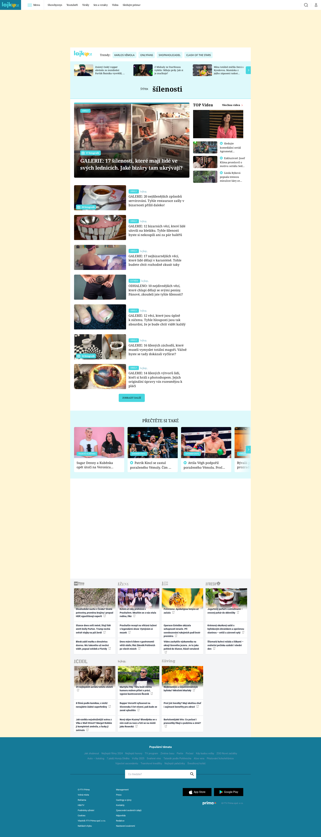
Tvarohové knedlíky (151, 763)
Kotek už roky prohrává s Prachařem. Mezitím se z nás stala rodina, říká (138, 613)
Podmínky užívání (86, 810)
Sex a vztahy (100, 5)
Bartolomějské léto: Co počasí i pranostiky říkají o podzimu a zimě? (182, 721)
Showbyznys (55, 5)
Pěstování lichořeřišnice (220, 758)
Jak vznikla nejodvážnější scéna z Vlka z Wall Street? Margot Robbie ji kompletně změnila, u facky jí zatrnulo (94, 725)
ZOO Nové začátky (227, 753)
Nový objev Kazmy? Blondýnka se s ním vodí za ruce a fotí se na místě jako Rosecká (138, 723)
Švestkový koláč (196, 763)
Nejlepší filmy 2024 (112, 753)
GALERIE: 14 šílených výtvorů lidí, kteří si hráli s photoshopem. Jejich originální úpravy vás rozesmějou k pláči (155, 379)
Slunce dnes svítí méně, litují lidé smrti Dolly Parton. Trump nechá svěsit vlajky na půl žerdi (93, 629)
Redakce (120, 820)
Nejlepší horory (133, 753)
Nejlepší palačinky (175, 763)
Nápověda (121, 815)
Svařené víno (154, 758)
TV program (151, 753)
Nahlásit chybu (85, 826)
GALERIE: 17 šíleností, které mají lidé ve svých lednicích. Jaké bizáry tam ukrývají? (131, 164)
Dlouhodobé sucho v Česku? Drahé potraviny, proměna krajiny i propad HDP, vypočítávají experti (94, 613)
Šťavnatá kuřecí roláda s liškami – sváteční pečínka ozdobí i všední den (225, 645)
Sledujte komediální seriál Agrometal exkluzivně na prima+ (230, 151)
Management (122, 789)
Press (119, 795)
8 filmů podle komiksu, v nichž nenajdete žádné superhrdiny (92, 705)
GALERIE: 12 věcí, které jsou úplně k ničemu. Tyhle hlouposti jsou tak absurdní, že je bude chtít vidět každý (157, 319)
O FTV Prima (84, 789)
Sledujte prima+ (132, 5)
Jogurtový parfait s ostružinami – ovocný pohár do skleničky (225, 611)
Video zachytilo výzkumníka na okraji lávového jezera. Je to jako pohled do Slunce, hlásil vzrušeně (181, 645)
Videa (115, 5)
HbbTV (81, 805)
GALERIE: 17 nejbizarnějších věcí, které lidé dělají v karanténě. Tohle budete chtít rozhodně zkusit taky (155, 260)
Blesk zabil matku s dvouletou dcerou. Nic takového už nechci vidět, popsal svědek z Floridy (92, 645)
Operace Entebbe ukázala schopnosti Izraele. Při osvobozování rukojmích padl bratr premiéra (182, 630)
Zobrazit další (131, 397)
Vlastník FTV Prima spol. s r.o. (92, 820)
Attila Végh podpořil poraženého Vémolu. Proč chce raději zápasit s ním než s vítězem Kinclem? (203, 465)
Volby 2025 (138, 758)
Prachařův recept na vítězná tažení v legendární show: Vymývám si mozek (138, 629)
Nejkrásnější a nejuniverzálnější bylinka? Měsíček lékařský (181, 689)
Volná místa (83, 795)
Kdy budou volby (205, 753)
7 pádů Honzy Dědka (118, 758)
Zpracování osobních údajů (128, 810)
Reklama (82, 800)
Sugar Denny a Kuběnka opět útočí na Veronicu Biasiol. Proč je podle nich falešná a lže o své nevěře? (96, 465)
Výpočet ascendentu (126, 763)
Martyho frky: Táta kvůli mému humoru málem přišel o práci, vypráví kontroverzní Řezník (136, 690)
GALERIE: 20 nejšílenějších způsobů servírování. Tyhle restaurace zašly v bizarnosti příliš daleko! (156, 200)
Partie (180, 753)
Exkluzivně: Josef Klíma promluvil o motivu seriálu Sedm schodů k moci (232, 163)
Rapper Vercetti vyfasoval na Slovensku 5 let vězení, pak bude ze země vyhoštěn (138, 707)
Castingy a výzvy (123, 800)
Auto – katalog (95, 758)
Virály (85, 5)
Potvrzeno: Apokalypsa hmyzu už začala (181, 611)
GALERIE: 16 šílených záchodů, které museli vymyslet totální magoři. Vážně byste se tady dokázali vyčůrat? (158, 349)
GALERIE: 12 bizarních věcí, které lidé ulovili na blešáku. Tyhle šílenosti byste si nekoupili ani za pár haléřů (157, 230)
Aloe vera (199, 758)
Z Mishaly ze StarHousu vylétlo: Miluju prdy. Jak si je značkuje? (168, 70)
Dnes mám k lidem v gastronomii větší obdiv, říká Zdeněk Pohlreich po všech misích (137, 645)
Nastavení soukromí (125, 826)
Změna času (167, 753)
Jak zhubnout (91, 753)
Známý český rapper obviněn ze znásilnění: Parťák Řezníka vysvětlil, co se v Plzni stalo (110, 71)
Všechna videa (231, 105)
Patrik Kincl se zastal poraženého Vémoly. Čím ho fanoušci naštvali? (151, 465)
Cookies (81, 815)
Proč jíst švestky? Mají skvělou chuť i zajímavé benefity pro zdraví (182, 705)
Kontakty (120, 805)
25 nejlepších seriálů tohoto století (94, 687)
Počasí (189, 753)
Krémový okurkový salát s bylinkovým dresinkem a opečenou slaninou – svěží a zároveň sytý (225, 629)
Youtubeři (72, 5)
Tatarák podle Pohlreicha (177, 758)
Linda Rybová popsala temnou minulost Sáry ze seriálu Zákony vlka (232, 178)
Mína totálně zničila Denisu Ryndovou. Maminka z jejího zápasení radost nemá (229, 71)
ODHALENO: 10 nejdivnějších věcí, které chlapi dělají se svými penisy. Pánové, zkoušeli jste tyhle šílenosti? (156, 290)
